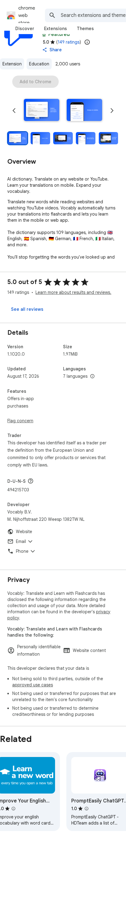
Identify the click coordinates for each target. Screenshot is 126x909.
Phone (22, 551)
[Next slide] (112, 110)
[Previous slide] (14, 110)
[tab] (24, 28)
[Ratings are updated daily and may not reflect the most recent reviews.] (87, 42)
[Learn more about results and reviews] (30, 481)
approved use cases (32, 685)
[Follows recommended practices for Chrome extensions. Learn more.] (44, 34)
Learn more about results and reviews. (73, 292)
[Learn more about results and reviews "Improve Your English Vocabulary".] (13, 808)
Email (21, 541)
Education (39, 64)
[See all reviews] (27, 309)
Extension (12, 64)
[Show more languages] (92, 376)
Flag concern (20, 420)
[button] (41, 110)
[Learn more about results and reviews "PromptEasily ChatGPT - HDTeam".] (86, 808)
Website (24, 531)
